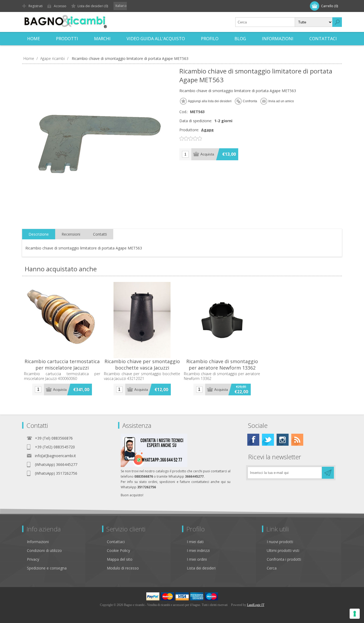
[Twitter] (268, 440)
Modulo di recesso (123, 568)
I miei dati (195, 541)
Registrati (36, 6)
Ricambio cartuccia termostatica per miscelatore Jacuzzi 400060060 (62, 367)
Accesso (60, 6)
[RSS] (297, 440)
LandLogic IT (255, 605)
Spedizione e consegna (47, 568)
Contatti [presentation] (100, 234)
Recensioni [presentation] (71, 234)
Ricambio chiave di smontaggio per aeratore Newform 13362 (222, 364)
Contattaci (116, 541)
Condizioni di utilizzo (44, 550)
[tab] (38, 234)
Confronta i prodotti (284, 559)
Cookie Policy (118, 550)
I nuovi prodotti (280, 541)
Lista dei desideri (201, 568)
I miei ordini (197, 559)
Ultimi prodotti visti (283, 550)
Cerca (272, 568)
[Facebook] (253, 440)
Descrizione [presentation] (39, 234)
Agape (207, 129)
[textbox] (265, 22)
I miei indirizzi (198, 550)
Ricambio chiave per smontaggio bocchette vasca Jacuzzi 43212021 (142, 367)
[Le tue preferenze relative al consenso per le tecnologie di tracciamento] (355, 614)
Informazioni (38, 541)
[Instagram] (283, 440)
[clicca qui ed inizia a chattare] (154, 466)
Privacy (33, 559)
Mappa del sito (119, 559)
